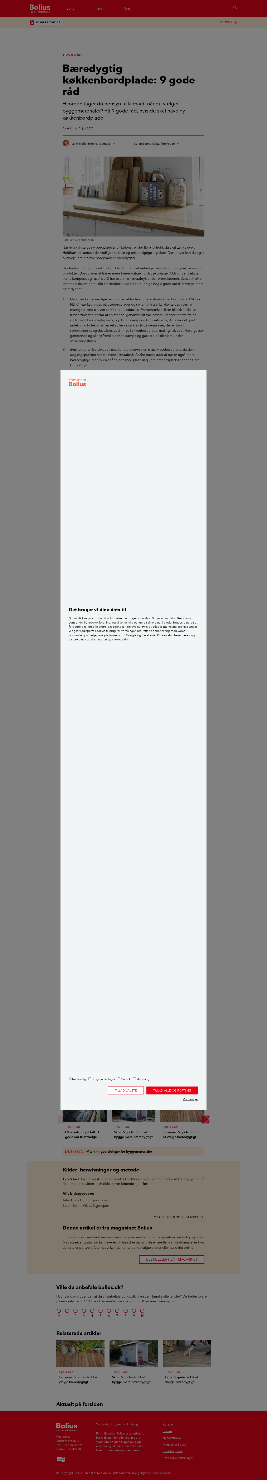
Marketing (142, 1079)
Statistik (125, 1079)
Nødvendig (79, 1079)
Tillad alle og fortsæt (172, 1090)
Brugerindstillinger (103, 1079)
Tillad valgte (126, 1090)
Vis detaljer (190, 1099)
